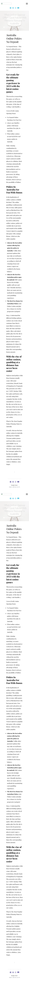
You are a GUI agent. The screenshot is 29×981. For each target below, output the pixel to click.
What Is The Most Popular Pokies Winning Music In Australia (14, 423)
